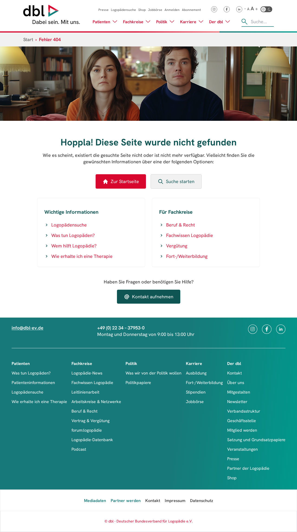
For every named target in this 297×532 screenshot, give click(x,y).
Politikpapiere (138, 382)
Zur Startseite (125, 181)
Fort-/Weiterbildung (186, 256)
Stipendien (196, 392)
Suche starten (180, 181)
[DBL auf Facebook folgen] (227, 9)
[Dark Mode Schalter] (266, 9)
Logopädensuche (123, 10)
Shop (142, 10)
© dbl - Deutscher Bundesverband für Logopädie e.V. (148, 521)
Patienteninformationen (33, 382)
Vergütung (176, 246)
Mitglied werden (242, 430)
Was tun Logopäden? (73, 235)
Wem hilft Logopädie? (74, 246)
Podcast (78, 449)
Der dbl (216, 21)
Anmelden (172, 10)
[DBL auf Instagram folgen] (214, 9)
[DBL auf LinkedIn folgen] (239, 9)
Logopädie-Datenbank (92, 439)
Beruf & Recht (180, 225)
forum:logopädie (86, 430)
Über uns (235, 382)
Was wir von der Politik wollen (153, 373)
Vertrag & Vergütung (90, 420)
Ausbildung (196, 373)
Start (28, 39)
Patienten (101, 21)
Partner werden (126, 500)
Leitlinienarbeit (85, 392)
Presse (103, 10)
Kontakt (234, 373)
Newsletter (237, 401)
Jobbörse (155, 10)
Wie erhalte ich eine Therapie (82, 256)
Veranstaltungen (242, 449)
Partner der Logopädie (248, 468)
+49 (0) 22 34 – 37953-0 (121, 328)
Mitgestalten (238, 392)
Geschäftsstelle (241, 420)
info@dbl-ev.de (27, 328)
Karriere (188, 21)
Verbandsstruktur (243, 411)
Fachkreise (133, 21)
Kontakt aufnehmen (152, 297)
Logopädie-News (86, 373)
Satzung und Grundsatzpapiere (256, 439)
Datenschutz (201, 500)
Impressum (175, 500)
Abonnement (191, 10)
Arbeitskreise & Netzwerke (96, 401)
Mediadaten (95, 500)
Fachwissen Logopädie (189, 235)
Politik (161, 21)
